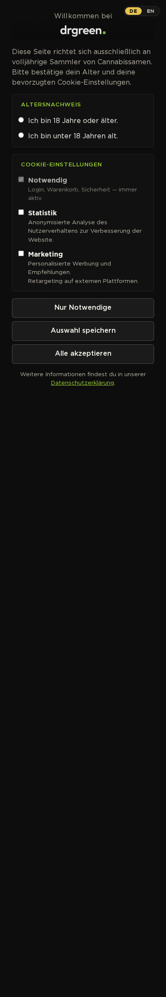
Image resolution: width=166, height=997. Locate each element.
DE (133, 11)
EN (151, 11)
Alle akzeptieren (83, 354)
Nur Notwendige (83, 308)
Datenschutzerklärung (82, 383)
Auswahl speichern (83, 331)
